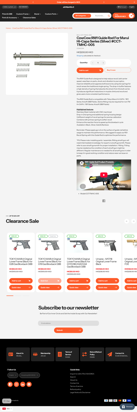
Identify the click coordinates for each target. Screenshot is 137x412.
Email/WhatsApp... (121, 356)
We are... (19, 356)
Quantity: (84, 62)
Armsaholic (15, 400)
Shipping (80, 56)
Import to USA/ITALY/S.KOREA (82, 374)
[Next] (104, 2)
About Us (73, 380)
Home (8, 28)
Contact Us (74, 383)
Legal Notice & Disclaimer (80, 392)
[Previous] (33, 2)
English (132, 7)
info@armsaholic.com (9, 7)
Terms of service (76, 386)
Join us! (43, 356)
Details (67, 357)
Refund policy (75, 389)
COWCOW (80, 48)
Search (73, 377)
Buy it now (111, 70)
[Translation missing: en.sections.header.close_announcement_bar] (134, 2)
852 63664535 (23, 7)
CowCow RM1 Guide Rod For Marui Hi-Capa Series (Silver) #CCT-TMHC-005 (42, 28)
